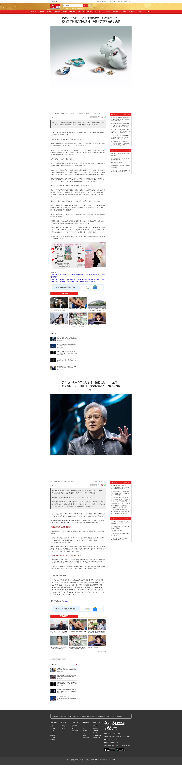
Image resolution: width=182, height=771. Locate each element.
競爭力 (52, 730)
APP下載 (74, 728)
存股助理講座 (75, 730)
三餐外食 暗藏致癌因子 (55, 324)
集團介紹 (95, 726)
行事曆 (69, 8)
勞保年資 (74, 8)
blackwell (59, 659)
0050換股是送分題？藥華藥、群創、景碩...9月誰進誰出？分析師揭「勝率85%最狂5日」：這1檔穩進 (120, 131)
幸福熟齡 (52, 735)
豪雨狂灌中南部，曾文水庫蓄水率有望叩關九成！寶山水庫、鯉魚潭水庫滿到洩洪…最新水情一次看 (120, 137)
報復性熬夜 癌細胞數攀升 (93, 324)
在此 (66, 601)
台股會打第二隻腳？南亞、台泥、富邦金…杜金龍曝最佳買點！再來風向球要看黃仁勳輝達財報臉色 (120, 487)
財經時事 (52, 726)
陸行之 (63, 659)
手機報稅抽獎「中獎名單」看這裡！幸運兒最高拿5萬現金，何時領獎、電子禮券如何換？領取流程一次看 (120, 499)
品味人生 (52, 733)
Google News (85, 737)
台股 (65, 481)
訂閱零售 (52, 740)
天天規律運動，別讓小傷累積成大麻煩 (77, 309)
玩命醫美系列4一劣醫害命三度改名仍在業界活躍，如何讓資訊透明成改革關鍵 (72, 281)
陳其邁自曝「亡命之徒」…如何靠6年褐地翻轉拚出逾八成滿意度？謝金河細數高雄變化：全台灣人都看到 (120, 505)
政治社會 (75, 113)
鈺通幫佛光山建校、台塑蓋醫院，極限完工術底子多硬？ (120, 159)
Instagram (84, 730)
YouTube (84, 735)
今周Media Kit (96, 737)
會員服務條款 (96, 728)
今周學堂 (63, 726)
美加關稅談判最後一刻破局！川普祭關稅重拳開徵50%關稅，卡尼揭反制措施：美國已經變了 (120, 119)
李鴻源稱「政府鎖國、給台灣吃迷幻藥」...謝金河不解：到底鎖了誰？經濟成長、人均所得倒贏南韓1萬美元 (120, 125)
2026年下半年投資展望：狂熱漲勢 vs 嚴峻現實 (120, 154)
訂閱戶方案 (74, 726)
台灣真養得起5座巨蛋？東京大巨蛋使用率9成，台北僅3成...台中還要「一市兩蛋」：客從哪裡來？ (97, 309)
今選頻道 (52, 737)
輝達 (54, 659)
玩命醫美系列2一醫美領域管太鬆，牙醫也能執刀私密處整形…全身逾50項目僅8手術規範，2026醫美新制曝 (77, 276)
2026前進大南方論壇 (116, 163)
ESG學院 (63, 728)
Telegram (84, 733)
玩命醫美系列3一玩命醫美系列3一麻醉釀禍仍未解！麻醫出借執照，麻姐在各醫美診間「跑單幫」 (78, 279)
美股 (67, 8)
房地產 (82, 8)
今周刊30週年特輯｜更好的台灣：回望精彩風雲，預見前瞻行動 (120, 170)
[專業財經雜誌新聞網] (55, 6)
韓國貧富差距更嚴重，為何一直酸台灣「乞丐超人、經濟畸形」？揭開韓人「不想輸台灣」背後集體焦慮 (77, 325)
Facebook (84, 726)
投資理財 (52, 728)
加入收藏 (94, 117)
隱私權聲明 (95, 730)
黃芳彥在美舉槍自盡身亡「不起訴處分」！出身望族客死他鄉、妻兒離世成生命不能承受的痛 (58, 309)
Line (83, 728)
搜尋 (85, 5)
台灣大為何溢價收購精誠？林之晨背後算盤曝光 (120, 166)
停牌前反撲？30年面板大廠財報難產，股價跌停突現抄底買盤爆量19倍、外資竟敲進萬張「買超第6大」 (120, 511)
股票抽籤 (79, 8)
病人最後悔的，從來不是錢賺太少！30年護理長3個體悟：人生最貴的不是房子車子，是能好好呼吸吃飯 (120, 143)
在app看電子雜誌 (97, 735)
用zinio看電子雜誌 (97, 733)
